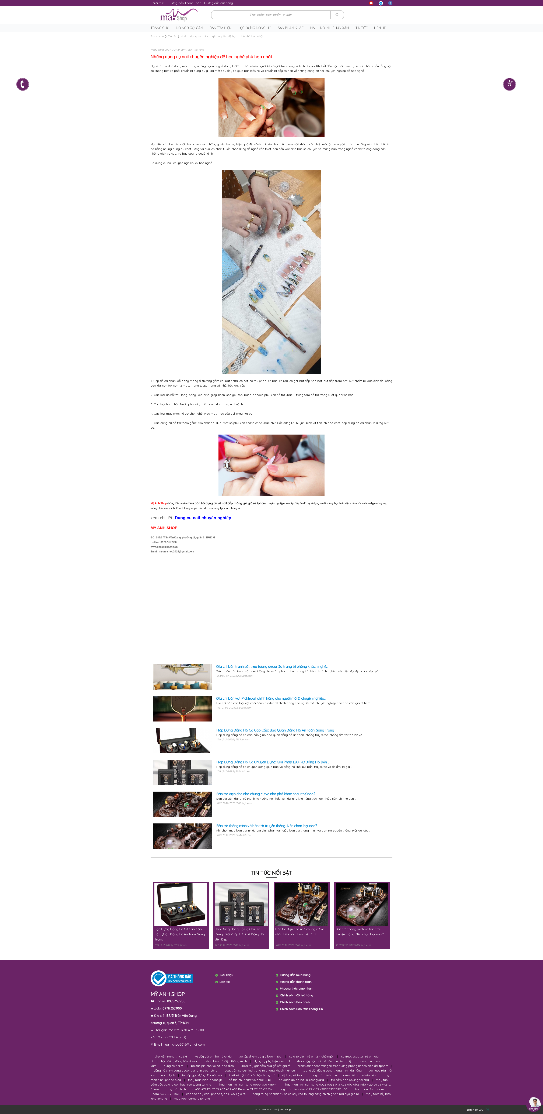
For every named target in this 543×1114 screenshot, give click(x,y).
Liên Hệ (225, 982)
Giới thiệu (159, 3)
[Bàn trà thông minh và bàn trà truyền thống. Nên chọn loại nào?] (182, 836)
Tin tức (361, 28)
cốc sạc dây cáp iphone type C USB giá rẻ (216, 1094)
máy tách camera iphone (192, 1098)
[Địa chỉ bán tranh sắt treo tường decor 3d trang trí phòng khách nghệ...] (182, 677)
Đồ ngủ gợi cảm (189, 28)
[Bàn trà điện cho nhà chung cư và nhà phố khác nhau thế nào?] (182, 804)
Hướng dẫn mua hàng (295, 975)
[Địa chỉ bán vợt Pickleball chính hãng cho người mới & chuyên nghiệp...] (182, 708)
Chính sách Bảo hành (295, 1002)
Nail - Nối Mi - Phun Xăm (329, 28)
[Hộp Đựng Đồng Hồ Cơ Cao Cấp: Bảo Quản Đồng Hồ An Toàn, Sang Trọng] (182, 740)
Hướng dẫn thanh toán (296, 982)
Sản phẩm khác (291, 28)
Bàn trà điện (220, 28)
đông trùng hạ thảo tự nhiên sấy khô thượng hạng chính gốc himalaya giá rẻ (306, 1094)
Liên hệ (380, 28)
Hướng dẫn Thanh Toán (184, 3)
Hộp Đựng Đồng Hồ (254, 28)
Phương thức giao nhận (296, 988)
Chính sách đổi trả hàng (296, 995)
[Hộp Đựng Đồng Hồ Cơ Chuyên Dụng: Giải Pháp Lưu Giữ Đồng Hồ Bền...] (182, 772)
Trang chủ (160, 28)
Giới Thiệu (226, 975)
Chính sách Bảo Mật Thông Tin (301, 1009)
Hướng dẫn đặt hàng (218, 3)
